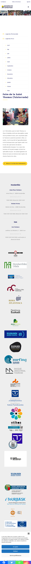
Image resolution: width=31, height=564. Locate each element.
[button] (28, 533)
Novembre (10, 74)
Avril (8, 45)
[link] (28, 7)
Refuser (15, 551)
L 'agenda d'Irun (9, 38)
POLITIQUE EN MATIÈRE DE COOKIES (14, 560)
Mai (8, 49)
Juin (8, 53)
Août (8, 61)
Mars (8, 90)
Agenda (28, 1)
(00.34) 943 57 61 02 (15, 210)
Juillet (8, 57)
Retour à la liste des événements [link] (16, 163)
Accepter (15, 547)
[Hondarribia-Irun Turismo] (7, 7)
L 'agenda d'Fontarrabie (11, 34)
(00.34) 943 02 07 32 (15, 234)
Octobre (9, 70)
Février (9, 86)
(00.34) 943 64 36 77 (15, 197)
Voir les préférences (15, 555)
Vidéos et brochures (16, 1)
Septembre (10, 66)
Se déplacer (3, 1)
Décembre (10, 78)
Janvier (9, 82)
